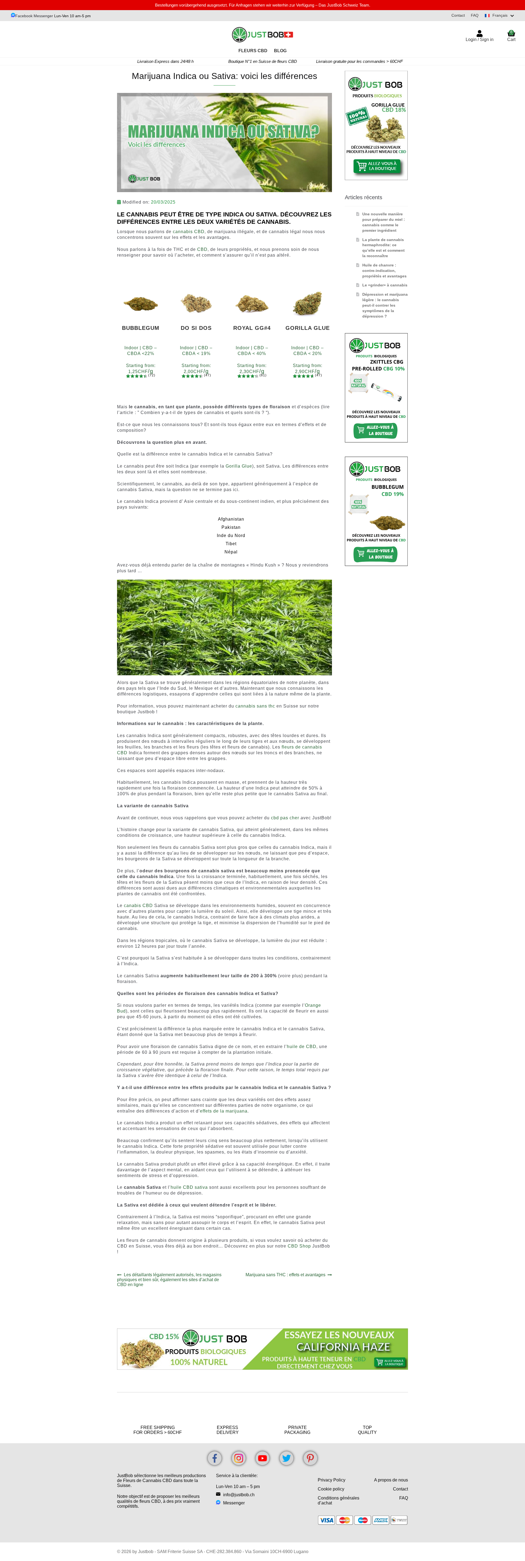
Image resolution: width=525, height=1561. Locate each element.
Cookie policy (331, 1489)
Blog (280, 50)
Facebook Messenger (34, 16)
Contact (458, 15)
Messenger (234, 1503)
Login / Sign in (480, 39)
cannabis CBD (189, 231)
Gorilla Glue (239, 466)
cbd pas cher (285, 817)
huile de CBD (301, 1046)
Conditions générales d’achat (338, 1500)
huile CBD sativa (189, 1187)
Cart (511, 36)
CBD (202, 249)
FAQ (475, 15)
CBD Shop (299, 1246)
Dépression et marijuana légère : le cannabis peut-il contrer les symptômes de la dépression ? (385, 305)
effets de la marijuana (223, 1111)
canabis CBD (138, 905)
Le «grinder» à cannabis (384, 285)
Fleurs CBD (252, 50)
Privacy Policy (331, 1480)
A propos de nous (391, 1480)
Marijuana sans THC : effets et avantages (285, 1274)
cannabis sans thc (255, 706)
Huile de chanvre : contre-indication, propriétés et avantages (384, 270)
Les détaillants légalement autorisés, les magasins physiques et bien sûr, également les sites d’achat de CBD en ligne (169, 1279)
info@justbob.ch (239, 1494)
